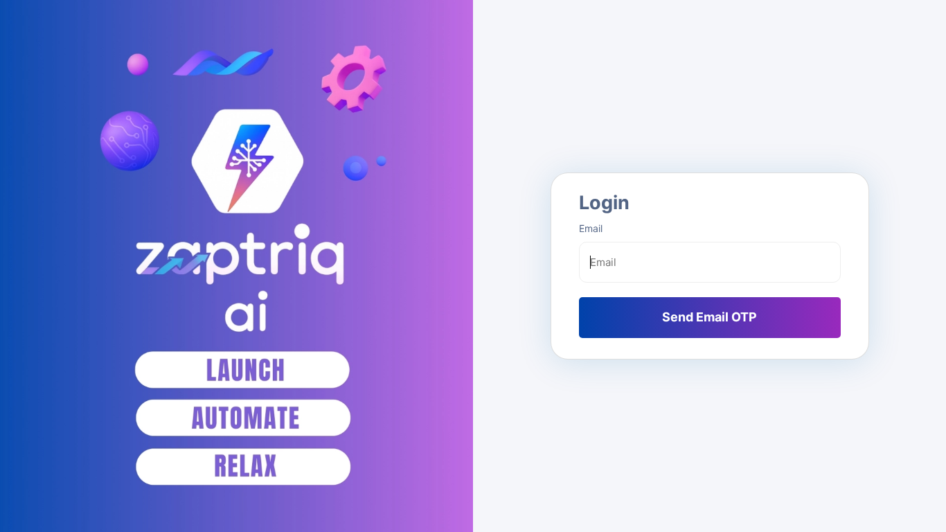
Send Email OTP (709, 317)
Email (591, 228)
